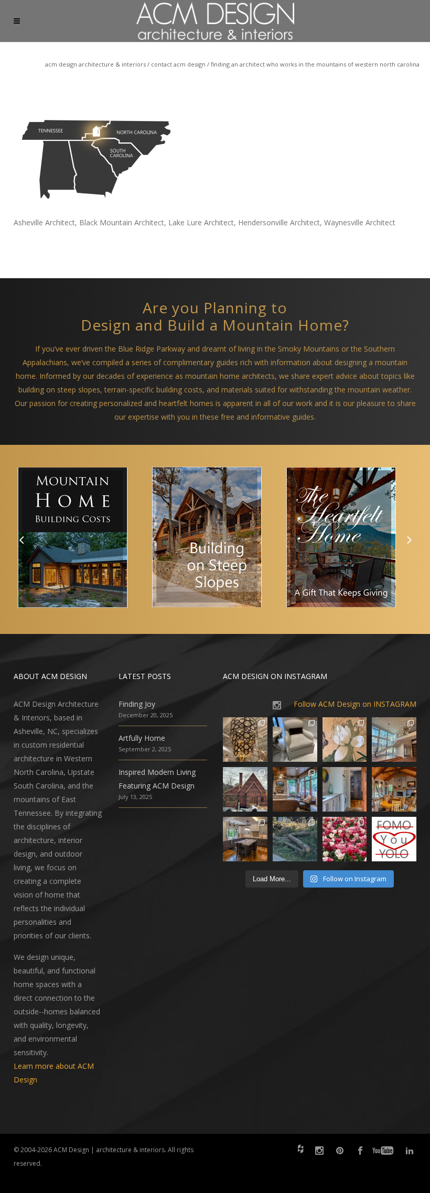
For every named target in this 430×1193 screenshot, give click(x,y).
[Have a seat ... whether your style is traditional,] (295, 739)
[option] (81, 539)
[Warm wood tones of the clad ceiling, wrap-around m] (394, 789)
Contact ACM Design (178, 64)
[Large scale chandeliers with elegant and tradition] (394, 739)
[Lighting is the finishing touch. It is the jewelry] (245, 739)
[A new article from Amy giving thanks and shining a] (295, 839)
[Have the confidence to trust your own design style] (394, 839)
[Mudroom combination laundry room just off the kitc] (344, 789)
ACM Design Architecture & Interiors (95, 64)
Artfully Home (142, 738)
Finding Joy (137, 704)
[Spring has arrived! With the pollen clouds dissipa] (295, 789)
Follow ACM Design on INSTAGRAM (355, 704)
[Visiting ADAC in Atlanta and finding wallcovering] (344, 739)
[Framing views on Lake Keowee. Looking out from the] (245, 789)
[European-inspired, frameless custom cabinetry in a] (245, 839)
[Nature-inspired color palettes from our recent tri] (344, 839)
